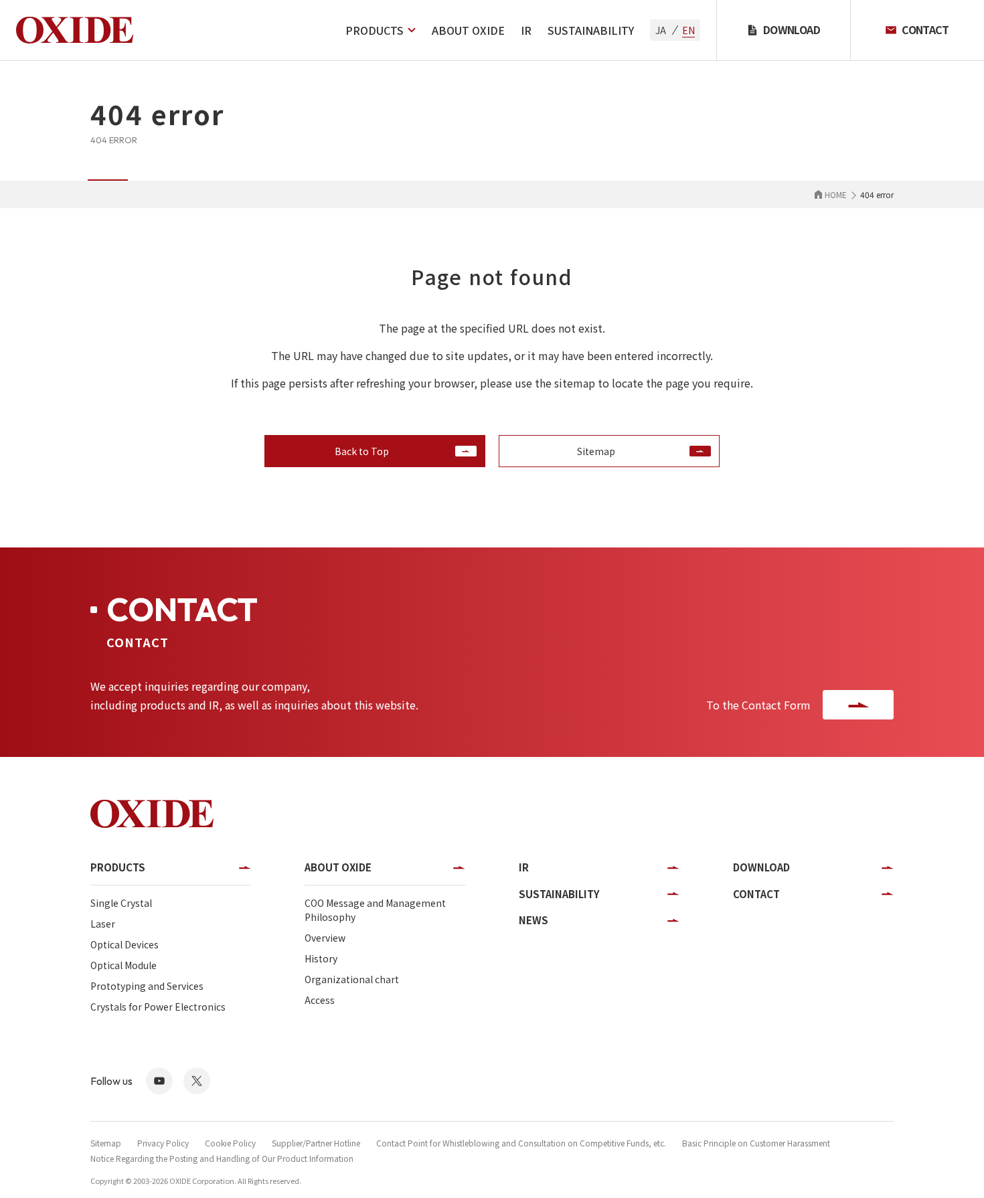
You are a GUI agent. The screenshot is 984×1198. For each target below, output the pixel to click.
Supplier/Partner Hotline (316, 1142)
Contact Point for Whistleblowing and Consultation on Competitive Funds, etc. (521, 1142)
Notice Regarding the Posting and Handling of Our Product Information (221, 1158)
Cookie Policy (230, 1142)
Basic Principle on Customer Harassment (756, 1142)
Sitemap (105, 1142)
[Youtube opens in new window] (159, 1080)
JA (660, 30)
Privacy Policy (163, 1142)
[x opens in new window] (196, 1080)
